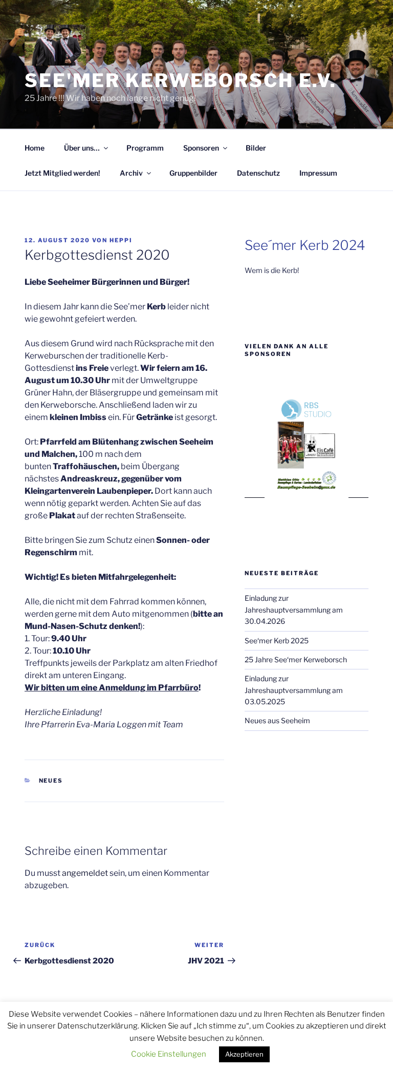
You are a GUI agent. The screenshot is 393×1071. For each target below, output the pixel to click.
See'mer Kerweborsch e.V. (181, 80)
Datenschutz (258, 173)
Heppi (121, 240)
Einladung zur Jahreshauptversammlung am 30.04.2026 (294, 609)
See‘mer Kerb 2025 (277, 640)
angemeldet (85, 873)
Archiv (131, 173)
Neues (51, 780)
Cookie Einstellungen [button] (168, 1054)
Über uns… (82, 147)
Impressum (318, 173)
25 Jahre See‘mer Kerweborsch (296, 659)
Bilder (256, 147)
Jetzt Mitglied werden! (62, 173)
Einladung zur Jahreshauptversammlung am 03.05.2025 (294, 690)
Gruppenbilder (193, 173)
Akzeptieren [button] (244, 1054)
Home (35, 147)
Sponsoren (201, 147)
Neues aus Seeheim (277, 720)
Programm (145, 147)
